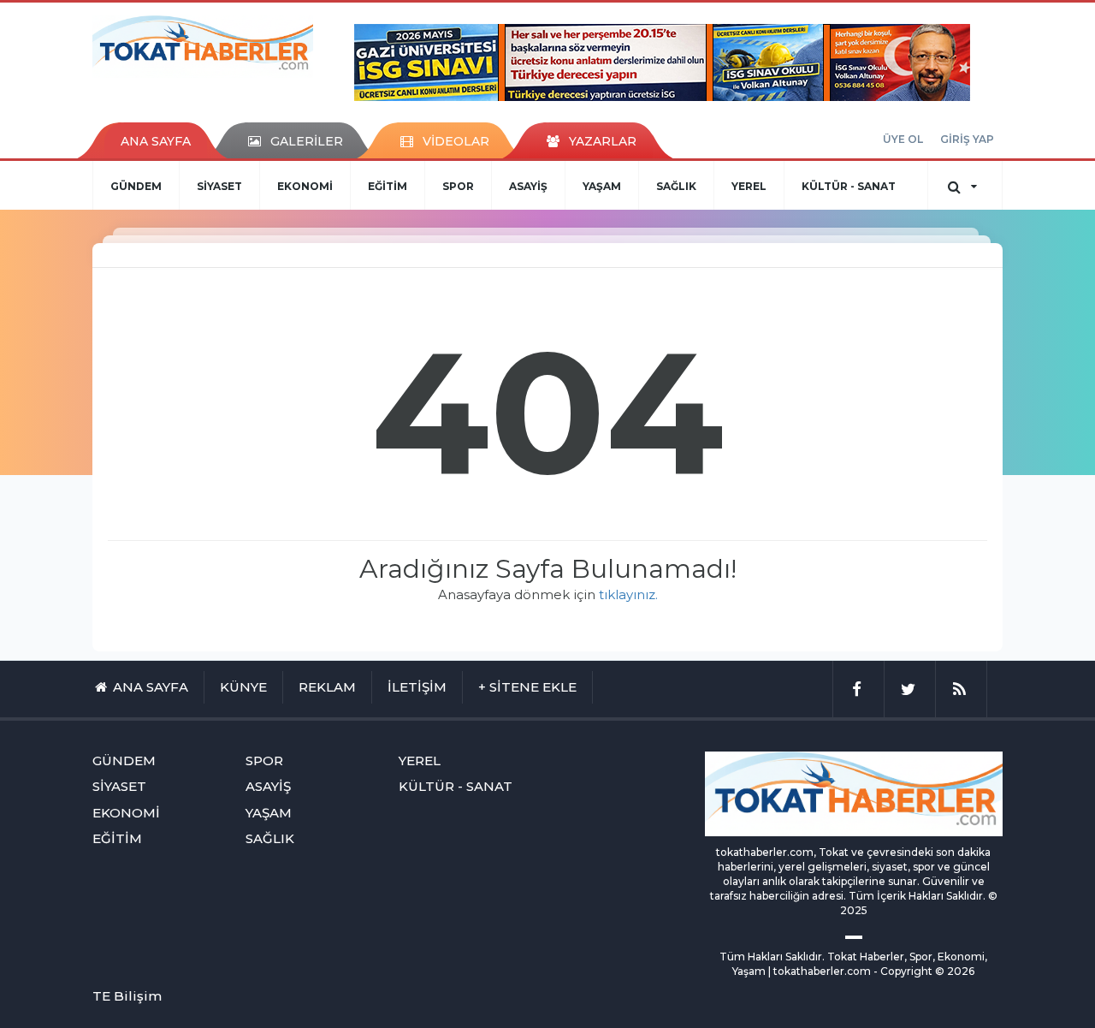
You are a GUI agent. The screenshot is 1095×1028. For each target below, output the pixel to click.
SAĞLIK (676, 186)
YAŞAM (602, 186)
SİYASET (219, 186)
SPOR (458, 186)
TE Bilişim (127, 996)
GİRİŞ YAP (967, 139)
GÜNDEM (136, 186)
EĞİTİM (387, 186)
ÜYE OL (903, 139)
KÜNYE (243, 687)
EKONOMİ (305, 186)
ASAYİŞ (528, 186)
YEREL (748, 186)
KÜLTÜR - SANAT (849, 186)
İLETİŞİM (417, 687)
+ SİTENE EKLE (527, 687)
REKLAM (327, 687)
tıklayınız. (628, 594)
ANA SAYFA (156, 141)
